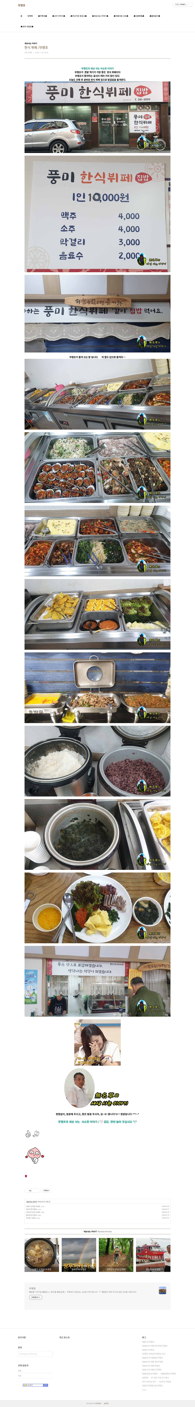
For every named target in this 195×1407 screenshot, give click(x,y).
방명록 (30, 16)
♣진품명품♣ (139, 16)
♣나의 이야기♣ (58, 16)
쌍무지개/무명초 (31, 1209)
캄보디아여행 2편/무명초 (153, 1385)
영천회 (145, 1377)
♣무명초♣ (42, 16)
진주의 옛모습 (165, 1381)
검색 (50, 1353)
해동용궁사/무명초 (150, 1373)
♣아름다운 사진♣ (121, 16)
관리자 (106, 1403)
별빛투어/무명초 (31, 1215)
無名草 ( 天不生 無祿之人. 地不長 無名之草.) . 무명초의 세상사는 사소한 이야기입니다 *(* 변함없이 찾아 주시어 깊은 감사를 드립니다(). (83, 1292)
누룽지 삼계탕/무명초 (33, 1206)
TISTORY (98, 1403)
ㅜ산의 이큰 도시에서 (160, 1377)
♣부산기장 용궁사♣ (78, 16)
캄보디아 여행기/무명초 (152, 1369)
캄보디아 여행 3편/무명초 (153, 1361)
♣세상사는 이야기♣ (100, 16)
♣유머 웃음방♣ (27, 26)
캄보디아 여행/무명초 (151, 1365)
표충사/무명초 (148, 1349)
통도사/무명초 (148, 1342)
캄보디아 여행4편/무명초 (153, 1357)
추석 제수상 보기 (149, 1381)
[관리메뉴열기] (190, 5)
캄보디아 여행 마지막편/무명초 (155, 1345)
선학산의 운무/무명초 (33, 1212)
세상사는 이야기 (31, 1201)
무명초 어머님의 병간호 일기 (154, 1353)
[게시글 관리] (37, 1191)
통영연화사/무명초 (169, 1373)
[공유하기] (33, 1191)
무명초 (21, 5)
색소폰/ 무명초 (31, 1218)
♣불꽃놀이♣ (155, 16)
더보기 (144, 1390)
